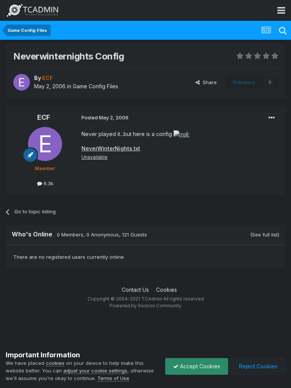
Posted (104, 117)
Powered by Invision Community (145, 305)
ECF (43, 117)
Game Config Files (95, 86)
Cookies (166, 289)
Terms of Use (113, 378)
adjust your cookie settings (95, 371)
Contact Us (135, 289)
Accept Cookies (199, 366)
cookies (55, 363)
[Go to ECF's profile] (21, 82)
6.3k (47, 183)
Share (208, 82)
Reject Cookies (257, 366)
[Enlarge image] (181, 134)
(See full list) (264, 235)
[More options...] (271, 117)
